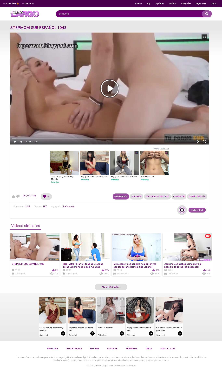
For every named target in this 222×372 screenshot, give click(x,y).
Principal (52, 348)
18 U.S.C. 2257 (167, 348)
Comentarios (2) (197, 196)
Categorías (186, 3)
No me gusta (18, 196)
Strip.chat (55, 182)
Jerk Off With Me (105, 328)
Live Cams (29, 3)
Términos (131, 348)
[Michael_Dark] (182, 210)
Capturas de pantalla (157, 196)
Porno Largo (101, 366)
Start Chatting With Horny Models (62, 177)
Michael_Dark (197, 210)
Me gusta (13, 196)
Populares (159, 3)
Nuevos (138, 3)
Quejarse (136, 196)
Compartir (179, 196)
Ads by (161, 149)
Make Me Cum (147, 176)
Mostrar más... (111, 287)
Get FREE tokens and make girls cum (169, 329)
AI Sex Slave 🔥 (12, 3)
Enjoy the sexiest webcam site (94, 176)
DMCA (148, 348)
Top (148, 3)
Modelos (172, 3)
